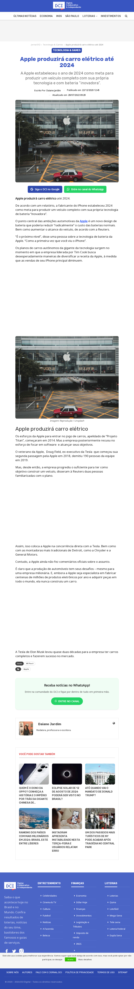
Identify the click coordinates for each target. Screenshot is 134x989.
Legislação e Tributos (81, 924)
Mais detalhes (85, 959)
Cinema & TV (49, 902)
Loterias (89, 16)
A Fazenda (48, 928)
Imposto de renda (80, 935)
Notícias (47, 922)
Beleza (46, 935)
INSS (59, 16)
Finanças (80, 908)
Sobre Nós (12, 972)
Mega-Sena (116, 915)
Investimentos (111, 16)
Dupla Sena (116, 935)
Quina (113, 902)
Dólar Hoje (81, 902)
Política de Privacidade (79, 972)
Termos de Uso (106, 972)
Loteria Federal (117, 928)
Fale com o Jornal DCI (49, 972)
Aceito (70, 959)
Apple (84, 221)
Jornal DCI (35, 44)
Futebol (47, 915)
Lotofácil (114, 908)
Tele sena (115, 922)
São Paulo (72, 16)
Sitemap (123, 972)
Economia (46, 16)
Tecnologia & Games (53, 44)
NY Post (30, 664)
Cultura (46, 908)
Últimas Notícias (24, 16)
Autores (27, 972)
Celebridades (50, 895)
